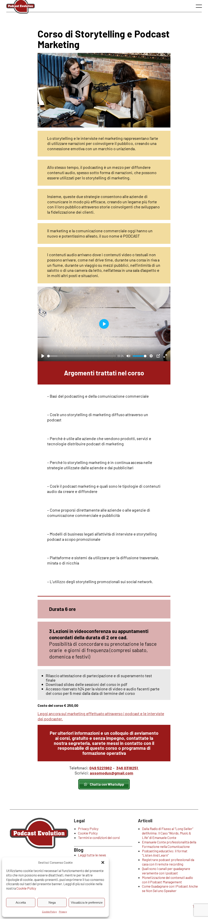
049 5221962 (100, 768)
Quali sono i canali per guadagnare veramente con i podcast (166, 871)
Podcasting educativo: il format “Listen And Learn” (164, 853)
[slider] (81, 356)
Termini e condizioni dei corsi (99, 837)
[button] (103, 862)
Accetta (21, 902)
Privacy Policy (88, 829)
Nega (52, 902)
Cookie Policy (26, 888)
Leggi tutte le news (92, 855)
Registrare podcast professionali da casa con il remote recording (168, 862)
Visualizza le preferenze (87, 902)
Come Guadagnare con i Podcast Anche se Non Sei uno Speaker (170, 888)
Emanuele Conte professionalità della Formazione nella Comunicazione (169, 844)
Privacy (63, 911)
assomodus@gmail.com (111, 773)
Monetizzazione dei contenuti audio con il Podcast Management (167, 879)
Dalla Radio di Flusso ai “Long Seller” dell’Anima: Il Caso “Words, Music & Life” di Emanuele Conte (167, 833)
